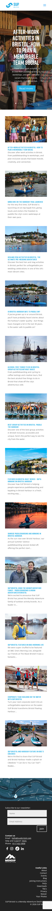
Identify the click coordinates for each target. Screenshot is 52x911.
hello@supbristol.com (21, 838)
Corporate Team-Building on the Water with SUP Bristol (24, 698)
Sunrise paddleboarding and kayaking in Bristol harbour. (24, 534)
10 (36, 103)
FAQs (24, 841)
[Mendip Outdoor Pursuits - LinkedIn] (22, 850)
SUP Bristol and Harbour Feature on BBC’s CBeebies (26, 752)
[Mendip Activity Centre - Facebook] (7, 850)
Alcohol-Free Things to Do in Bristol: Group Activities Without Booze (24, 368)
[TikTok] (17, 850)
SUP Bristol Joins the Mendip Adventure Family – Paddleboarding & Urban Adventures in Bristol (24, 590)
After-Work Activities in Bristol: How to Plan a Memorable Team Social (26, 47)
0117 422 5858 (18, 843)
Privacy (44, 891)
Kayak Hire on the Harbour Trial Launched (25, 202)
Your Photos (41, 896)
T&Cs (44, 888)
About (44, 870)
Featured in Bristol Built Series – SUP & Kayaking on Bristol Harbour (24, 480)
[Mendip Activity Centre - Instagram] (12, 850)
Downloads (42, 886)
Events (44, 875)
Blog (45, 878)
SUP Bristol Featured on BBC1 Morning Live (26, 644)
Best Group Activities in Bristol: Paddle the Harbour (25, 425)
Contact (43, 873)
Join (42, 828)
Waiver (44, 894)
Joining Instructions (38, 881)
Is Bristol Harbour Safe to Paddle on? (24, 311)
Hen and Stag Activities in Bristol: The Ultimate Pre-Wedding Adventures (24, 258)
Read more (26, 88)
